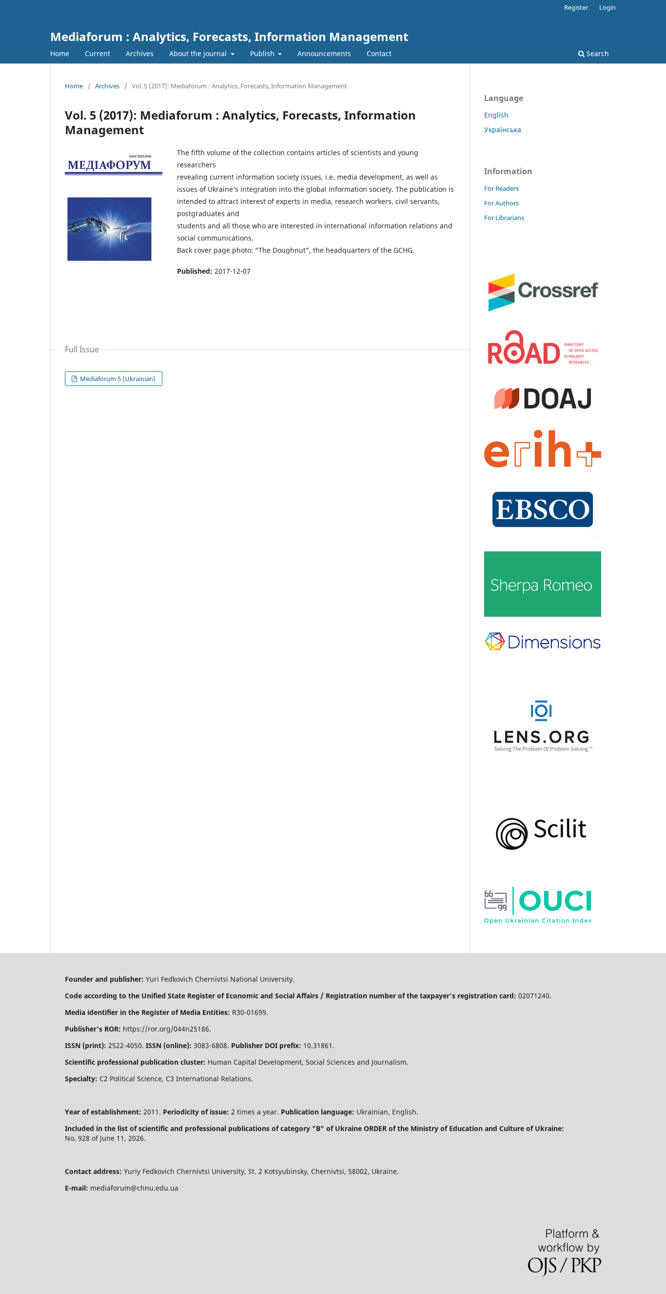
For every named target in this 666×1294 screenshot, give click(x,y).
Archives (140, 53)
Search (597, 53)
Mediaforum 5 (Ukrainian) (117, 378)
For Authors (501, 203)
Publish (263, 53)
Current (97, 53)
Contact (379, 53)
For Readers (501, 188)
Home (59, 53)
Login (607, 7)
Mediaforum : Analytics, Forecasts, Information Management (229, 36)
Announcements (324, 53)
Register (576, 7)
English (496, 115)
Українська (502, 129)
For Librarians (504, 217)
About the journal (199, 53)
